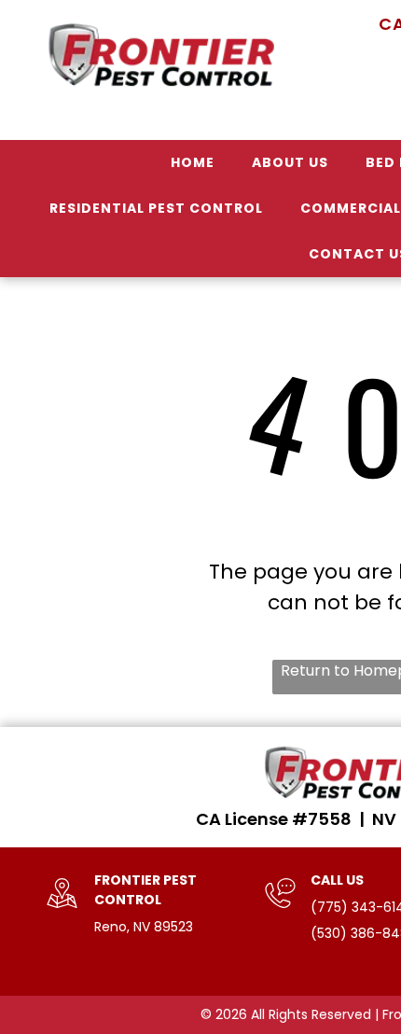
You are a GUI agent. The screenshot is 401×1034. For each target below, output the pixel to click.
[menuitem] (192, 163)
